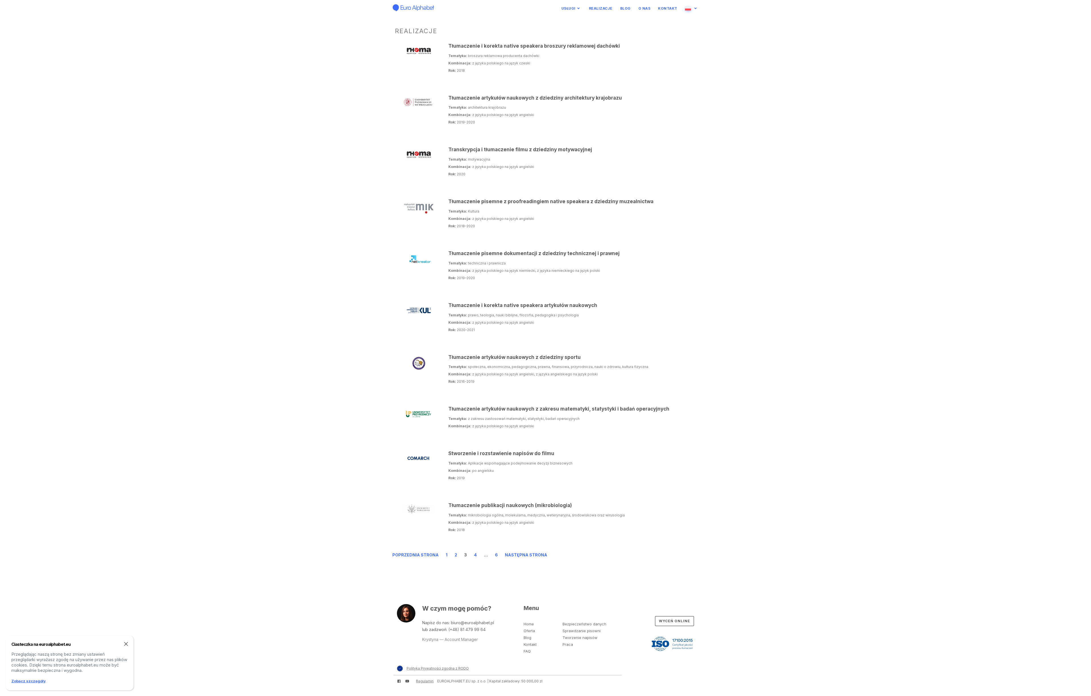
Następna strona (526, 554)
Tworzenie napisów (580, 637)
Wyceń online (674, 621)
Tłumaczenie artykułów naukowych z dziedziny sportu (514, 357)
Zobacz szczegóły (28, 681)
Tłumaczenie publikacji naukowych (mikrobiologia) (510, 505)
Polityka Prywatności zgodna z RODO (438, 668)
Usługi (568, 8)
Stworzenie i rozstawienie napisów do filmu (501, 453)
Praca (568, 644)
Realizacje (601, 8)
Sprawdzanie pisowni (582, 630)
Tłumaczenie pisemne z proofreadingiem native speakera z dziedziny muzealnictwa (550, 201)
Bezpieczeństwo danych (584, 624)
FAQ (527, 651)
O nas (644, 8)
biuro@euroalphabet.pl (472, 622)
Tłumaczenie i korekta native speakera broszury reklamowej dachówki (534, 46)
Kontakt (667, 8)
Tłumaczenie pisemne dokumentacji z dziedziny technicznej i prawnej (534, 253)
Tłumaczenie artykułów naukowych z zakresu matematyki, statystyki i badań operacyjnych (558, 409)
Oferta (529, 630)
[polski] (691, 8)
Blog (625, 8)
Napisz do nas (435, 622)
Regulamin (425, 681)
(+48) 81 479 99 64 (467, 629)
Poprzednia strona (415, 554)
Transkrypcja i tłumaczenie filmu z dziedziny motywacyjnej (520, 149)
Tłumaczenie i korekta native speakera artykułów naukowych (522, 305)
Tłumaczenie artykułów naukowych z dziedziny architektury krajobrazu (535, 98)
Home (529, 624)
